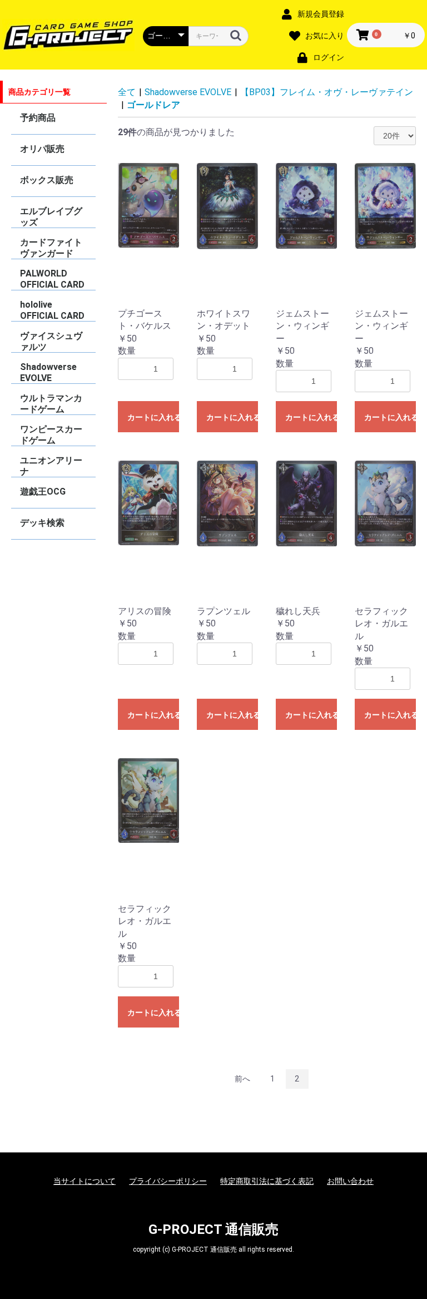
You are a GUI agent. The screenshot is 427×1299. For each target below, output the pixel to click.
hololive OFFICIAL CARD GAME (52, 310)
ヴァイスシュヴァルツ (51, 341)
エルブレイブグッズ (51, 217)
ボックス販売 (46, 180)
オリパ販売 (42, 149)
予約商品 (38, 117)
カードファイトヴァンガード (51, 248)
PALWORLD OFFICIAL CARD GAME (52, 279)
